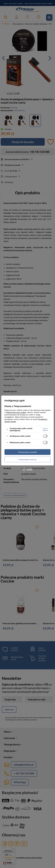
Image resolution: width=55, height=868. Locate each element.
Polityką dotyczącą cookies (16, 412)
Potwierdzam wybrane (27, 459)
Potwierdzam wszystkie (27, 452)
